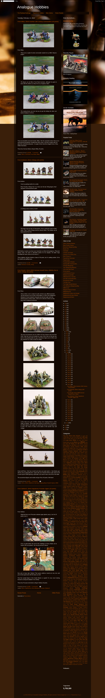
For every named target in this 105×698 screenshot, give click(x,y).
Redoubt (78, 605)
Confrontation (79, 489)
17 (65, 321)
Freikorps (69, 521)
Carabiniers (70, 479)
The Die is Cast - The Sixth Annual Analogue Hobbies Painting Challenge (78, 190)
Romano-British (69, 611)
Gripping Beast (43, 483)
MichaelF (65, 570)
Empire (83, 505)
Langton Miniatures (72, 558)
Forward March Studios (69, 262)
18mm (68, 442)
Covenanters (67, 492)
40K (78, 443)
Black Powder (77, 465)
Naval (76, 577)
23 (65, 309)
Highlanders (84, 536)
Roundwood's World (68, 280)
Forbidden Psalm (71, 517)
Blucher (86, 468)
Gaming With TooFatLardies (70, 263)
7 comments (35, 152)
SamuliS (73, 614)
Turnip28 (85, 646)
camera (69, 477)
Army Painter (77, 455)
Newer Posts (22, 593)
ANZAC (86, 452)
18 (65, 319)
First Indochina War (70, 514)
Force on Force (79, 517)
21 (65, 313)
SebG (86, 619)
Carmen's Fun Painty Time (69, 254)
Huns (73, 539)
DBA (64, 499)
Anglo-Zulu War (73, 452)
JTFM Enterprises (66, 549)
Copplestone (81, 490)
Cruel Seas (79, 493)
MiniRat (83, 571)
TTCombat (81, 646)
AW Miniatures (75, 458)
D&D (71, 496)
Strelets (68, 633)
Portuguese (76, 598)
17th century (79, 440)
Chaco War (80, 480)
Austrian (85, 456)
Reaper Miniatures (79, 604)
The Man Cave (66, 282)
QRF (72, 601)
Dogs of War (75, 500)
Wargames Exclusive (82, 655)
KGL (86, 551)
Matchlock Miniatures (83, 567)
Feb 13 (69, 382)
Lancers (79, 557)
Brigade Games (66, 473)
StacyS (64, 629)
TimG (82, 642)
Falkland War (66, 509)
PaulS (79, 591)
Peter (81, 594)
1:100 (86, 435)
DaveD (82, 498)
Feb (67, 352)
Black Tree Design (82, 467)
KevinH (79, 551)
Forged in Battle (73, 518)
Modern (71, 573)
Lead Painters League (73, 561)
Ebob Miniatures (84, 503)
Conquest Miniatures (73, 490)
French (73, 521)
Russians (75, 613)
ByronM (68, 476)
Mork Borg (70, 574)
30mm (66, 443)
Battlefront (31, 483)
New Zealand (81, 577)
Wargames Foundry (77, 657)
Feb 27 (69, 356)
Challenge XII (84, 481)
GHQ (64, 527)
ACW (82, 446)
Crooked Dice (74, 493)
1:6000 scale (85, 438)
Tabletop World (84, 635)
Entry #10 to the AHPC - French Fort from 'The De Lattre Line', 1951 (78, 200)
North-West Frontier (73, 580)
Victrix (69, 651)
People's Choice (75, 592)
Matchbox (76, 567)
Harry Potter (84, 535)
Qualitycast (77, 601)
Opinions (74, 586)
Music (70, 576)
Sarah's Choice (83, 614)
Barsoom (85, 459)
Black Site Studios (72, 467)
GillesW (67, 527)
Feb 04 (69, 414)
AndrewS (23, 264)
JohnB (80, 548)
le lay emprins (66, 271)
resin (68, 608)
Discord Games (66, 500)
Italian (73, 545)
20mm (75, 442)
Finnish (71, 512)
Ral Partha (82, 602)
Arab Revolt (68, 454)
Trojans (75, 646)
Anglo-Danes (85, 451)
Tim (76, 642)
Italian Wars (78, 545)
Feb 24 (69, 362)
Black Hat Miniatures (68, 465)
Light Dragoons (80, 562)
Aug (67, 340)
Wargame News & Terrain (69, 289)
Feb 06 (69, 410)
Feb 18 (69, 374)
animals (78, 452)
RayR (71, 604)
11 (65, 427)
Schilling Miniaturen (76, 617)
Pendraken (69, 592)
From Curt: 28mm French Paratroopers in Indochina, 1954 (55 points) (78, 141)
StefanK (71, 630)
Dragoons (68, 502)
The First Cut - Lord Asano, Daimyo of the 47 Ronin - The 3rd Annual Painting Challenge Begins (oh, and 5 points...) (78, 221)
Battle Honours (73, 461)
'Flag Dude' (65, 435)
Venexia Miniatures (72, 649)
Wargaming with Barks (68, 297)
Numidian (65, 583)
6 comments (35, 481)
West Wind (65, 661)
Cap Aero (82, 477)
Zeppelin (66, 664)
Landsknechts (66, 558)
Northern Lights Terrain (68, 582)
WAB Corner (66, 287)
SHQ (86, 621)
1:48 (69, 438)
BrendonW (81, 471)
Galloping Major (73, 523)
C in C (76, 476)
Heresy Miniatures (78, 536)
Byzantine (73, 476)
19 (65, 317)
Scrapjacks (79, 619)
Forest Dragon (84, 517)
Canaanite (73, 477)
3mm (76, 443)
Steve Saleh (70, 632)
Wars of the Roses (83, 659)
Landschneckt (84, 557)
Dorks (64, 502)
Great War (69, 530)
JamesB (69, 546)
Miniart (77, 571)
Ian (74, 541)
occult (69, 583)
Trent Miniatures (70, 646)
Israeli (64, 545)
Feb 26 (69, 358)
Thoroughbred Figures (67, 640)
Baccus (65, 459)
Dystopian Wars (83, 502)
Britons (69, 474)
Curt (83, 495)
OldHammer (80, 585)
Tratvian (65, 646)
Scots (69, 619)
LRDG (72, 564)
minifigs (80, 571)
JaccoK (85, 545)
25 (65, 305)
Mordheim (65, 574)
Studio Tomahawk (80, 633)
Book (78, 471)
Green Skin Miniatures (67, 532)
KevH (75, 551)
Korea (70, 557)
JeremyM (83, 546)
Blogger (79, 694)
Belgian (79, 462)
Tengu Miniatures (77, 636)
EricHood (68, 694)
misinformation (66, 573)
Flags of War (79, 514)
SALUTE (68, 614)
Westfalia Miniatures (73, 661)
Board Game (76, 470)
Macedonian (76, 564)
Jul (67, 342)
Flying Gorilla (66, 260)
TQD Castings (84, 645)
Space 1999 (80, 624)
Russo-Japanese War (82, 613)
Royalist (79, 611)
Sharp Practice (81, 621)
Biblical (68, 464)
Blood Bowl (74, 468)
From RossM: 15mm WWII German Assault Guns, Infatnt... (75, 393)
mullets (82, 574)
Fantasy (78, 509)
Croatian (85, 492)
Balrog (68, 459)
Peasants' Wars (84, 591)
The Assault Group (72, 638)
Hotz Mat (85, 538)
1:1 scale (83, 435)
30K (64, 443)
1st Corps (71, 442)
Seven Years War (78, 620)
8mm (70, 445)
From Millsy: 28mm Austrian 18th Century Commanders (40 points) (38, 21)
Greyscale (77, 532)
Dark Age (36, 483)
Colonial (80, 487)
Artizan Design (70, 456)
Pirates (82, 597)
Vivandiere (68, 652)
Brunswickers (74, 474)
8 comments (35, 262)
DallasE (80, 496)
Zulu (78, 664)
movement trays (76, 574)
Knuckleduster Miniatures (75, 555)
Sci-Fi (82, 617)
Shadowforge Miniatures (73, 621)
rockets (82, 610)
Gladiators (72, 527)
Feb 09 (69, 404)
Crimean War (81, 492)
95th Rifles (74, 445)
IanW (83, 541)
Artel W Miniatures (84, 455)
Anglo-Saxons (66, 452)
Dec (67, 331)
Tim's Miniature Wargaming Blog (71, 286)
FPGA (70, 520)
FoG (75, 515)
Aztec (86, 458)
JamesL (73, 546)
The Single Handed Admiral (70, 284)
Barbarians (72, 459)
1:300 (64, 438)
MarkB (86, 565)
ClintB (64, 487)
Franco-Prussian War (76, 520)
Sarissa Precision (67, 616)
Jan (67, 422)
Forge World (66, 518)
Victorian (79, 649)
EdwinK (67, 505)
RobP (79, 610)
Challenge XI (78, 481)
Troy (78, 646)
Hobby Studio (66, 538)
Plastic (85, 597)
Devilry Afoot (81, 499)
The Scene (76, 639)
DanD (84, 496)
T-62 (80, 635)
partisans (83, 589)
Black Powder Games (68, 245)
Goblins (76, 527)
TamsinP (72, 636)
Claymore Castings (83, 486)
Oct (67, 335)
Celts (69, 480)
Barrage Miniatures (79, 459)
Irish (70, 544)
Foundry (28, 264)
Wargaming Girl (67, 291)
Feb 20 (69, 370)
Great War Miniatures (78, 530)
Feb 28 (69, 354)
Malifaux (64, 565)
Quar (80, 601)
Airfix (86, 448)
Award (80, 458)
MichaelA (85, 568)
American (80, 449)
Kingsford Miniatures (77, 554)
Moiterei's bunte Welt (68, 275)
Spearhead (85, 626)
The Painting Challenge (24, 13)
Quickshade (68, 602)
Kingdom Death (84, 552)
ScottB (72, 619)
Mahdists (85, 564)
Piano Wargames (73, 595)
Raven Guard (66, 604)
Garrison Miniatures (72, 526)
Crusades (71, 495)
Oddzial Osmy (73, 583)
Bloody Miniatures (80, 468)
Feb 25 (69, 360)
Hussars (76, 539)
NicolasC (68, 579)
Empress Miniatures (76, 506)
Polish (72, 598)
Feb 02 (69, 418)
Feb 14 (69, 380)
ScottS (75, 619)
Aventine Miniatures (67, 458)
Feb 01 (69, 420)
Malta (68, 565)
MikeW (73, 570)
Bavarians (74, 462)
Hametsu (73, 535)
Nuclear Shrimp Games (82, 582)
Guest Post (74, 533)
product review (76, 599)
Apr (67, 348)
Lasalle (78, 558)
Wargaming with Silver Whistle (70, 295)
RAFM (75, 602)
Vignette (79, 651)
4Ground (85, 443)
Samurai (77, 614)
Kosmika (74, 557)
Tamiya (68, 636)
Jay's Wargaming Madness (69, 267)
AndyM (80, 451)
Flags (75, 514)
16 (65, 324)
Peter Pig (85, 594)
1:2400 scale (78, 437)
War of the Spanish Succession (72, 654)
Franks (82, 520)
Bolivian (80, 470)
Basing (64, 461)
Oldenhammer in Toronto (69, 276)
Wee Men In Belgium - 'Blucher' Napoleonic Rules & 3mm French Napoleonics (78, 152)
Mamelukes (72, 565)
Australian (81, 456)
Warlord (80, 658)
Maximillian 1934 (67, 568)
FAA (86, 508)
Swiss (71, 635)
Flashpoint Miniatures (70, 515)
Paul (68, 591)
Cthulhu (75, 495)
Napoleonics (28, 588)
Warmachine (85, 658)
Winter (86, 661)
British (65, 474)
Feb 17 (69, 376)
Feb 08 (69, 406)
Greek (85, 530)
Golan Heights (81, 527)
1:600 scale (79, 438)
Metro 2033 (80, 568)
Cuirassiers (79, 495)
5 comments (35, 586)
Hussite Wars (81, 539)
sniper (70, 624)
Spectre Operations (76, 627)
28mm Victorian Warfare (69, 243)
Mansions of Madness (79, 565)
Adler (68, 448)
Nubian (75, 582)
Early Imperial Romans (69, 503)
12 (65, 425)
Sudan (85, 633)
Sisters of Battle (70, 623)
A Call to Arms (79, 445)
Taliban (64, 636)
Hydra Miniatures (70, 541)
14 (65, 328)
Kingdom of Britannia (68, 554)
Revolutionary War (77, 608)
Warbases (81, 654)
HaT (74, 536)
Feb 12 (69, 384)
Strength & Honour (73, 633)
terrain (82, 636)
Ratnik (86, 602)
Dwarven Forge (77, 502)
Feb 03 (69, 416)
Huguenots (65, 539)
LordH (70, 564)
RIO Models (67, 610)
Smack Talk (65, 624)
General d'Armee (79, 526)
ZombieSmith (74, 664)
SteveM (74, 632)
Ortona (80, 586)
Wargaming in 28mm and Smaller (71, 293)
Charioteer (65, 484)
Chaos (73, 483)
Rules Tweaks (59, 13)
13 (65, 330)
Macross (81, 564)
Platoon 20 (65, 598)
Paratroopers (77, 589)
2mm (86, 442)
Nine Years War (74, 579)
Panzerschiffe (65, 589)
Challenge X (71, 481)
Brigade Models (75, 473)
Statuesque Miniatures (75, 629)
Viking (32, 264)
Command (27, 154)
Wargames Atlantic (74, 655)
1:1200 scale (66, 437)
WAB (76, 652)
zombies (70, 664)
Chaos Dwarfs (77, 483)
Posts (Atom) (27, 596)
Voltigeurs (72, 652)
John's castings (75, 548)
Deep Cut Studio (68, 499)
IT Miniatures (69, 545)
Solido (73, 624)
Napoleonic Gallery (38, 13)
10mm (70, 440)
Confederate (73, 489)
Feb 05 (69, 412)
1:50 (74, 438)
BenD (82, 462)
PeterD (64, 595)
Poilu (69, 598)
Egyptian (71, 505)
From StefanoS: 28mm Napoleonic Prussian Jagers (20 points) (37, 488)
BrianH (86, 471)
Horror (75, 538)
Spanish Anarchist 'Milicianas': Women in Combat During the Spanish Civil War (77, 163)
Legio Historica (66, 562)
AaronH (85, 445)
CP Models (77, 492)
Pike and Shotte (71, 597)
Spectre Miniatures (67, 627)
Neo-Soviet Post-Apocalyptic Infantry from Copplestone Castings (78, 180)
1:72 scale (65, 440)
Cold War (76, 487)
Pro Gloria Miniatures (68, 599)
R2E (72, 602)
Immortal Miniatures (70, 542)
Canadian (78, 477)
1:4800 (71, 438)
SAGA (64, 614)
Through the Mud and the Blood (80, 640)
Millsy (38, 154)
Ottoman (71, 588)
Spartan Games (79, 626)
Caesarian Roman (81, 476)
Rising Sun (73, 610)
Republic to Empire (77, 607)
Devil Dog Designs (75, 499)
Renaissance (84, 605)
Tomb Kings (82, 643)
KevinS (83, 551)
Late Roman (82, 558)
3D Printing (71, 443)
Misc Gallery (49, 13)
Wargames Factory (67, 657)
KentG (71, 551)
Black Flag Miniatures (83, 464)
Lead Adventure (75, 560)
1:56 (76, 438)
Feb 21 (69, 368)
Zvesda (80, 664)
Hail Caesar (84, 533)
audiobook (77, 456)
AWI (83, 458)
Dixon (71, 501)
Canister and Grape (68, 252)
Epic (66, 508)
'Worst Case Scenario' (74, 435)
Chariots (70, 484)
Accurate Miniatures (75, 446)
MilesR (77, 570)
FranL (86, 520)
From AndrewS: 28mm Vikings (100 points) (31, 160)
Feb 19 (69, 372)
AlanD (64, 449)
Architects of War (76, 454)
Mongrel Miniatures (78, 573)
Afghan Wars (73, 448)
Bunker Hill (65, 249)
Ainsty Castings (79, 448)
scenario (70, 617)
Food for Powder (79, 515)
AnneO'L (82, 452)
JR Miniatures (84, 548)
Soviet (76, 624)
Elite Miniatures (79, 505)
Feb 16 (69, 378)
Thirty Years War (83, 639)
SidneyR (65, 623)
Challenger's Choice (67, 483)
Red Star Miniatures (72, 605)
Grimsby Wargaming (68, 265)
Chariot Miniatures (84, 483)
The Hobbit (78, 638)
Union (77, 648)
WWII (57, 483)
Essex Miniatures (72, 508)
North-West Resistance (82, 580)
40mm (81, 443)
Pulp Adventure (67, 601)
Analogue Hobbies (33, 7)
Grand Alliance (70, 529)
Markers (65, 567)
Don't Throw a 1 (67, 256)
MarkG (68, 567)
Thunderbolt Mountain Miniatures (69, 642)
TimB (79, 642)
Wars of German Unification (74, 659)
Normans (80, 579)
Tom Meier (77, 643)
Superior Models (66, 635)
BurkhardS (80, 474)
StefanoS (47, 588)
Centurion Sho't (74, 480)
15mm (23, 483)
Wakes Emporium (80, 652)
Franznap (65, 521)
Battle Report (80, 461)
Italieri (82, 545)
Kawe (68, 551)
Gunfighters (80, 533)
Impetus (83, 542)
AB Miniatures (66, 446)
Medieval (73, 568)
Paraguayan (71, 589)
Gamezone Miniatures (80, 524)
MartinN (72, 567)
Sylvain (74, 635)
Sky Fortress (81, 623)
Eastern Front (78, 503)
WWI (67, 663)
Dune (72, 502)
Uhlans (74, 648)
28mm (23, 154)
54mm (64, 445)
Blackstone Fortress (67, 468)
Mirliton (86, 571)
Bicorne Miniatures (75, 464)
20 (65, 315)
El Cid (75, 505)
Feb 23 (69, 364)
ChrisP (78, 484)
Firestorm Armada (81, 512)
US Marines (81, 648)
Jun (67, 344)
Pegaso (64, 592)
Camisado (65, 250)
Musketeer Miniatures (77, 576)
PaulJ (76, 591)
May (67, 346)
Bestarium (65, 464)
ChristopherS (84, 484)
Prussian (42, 588)
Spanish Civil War (67, 626)
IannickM (80, 541)
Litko (84, 562)
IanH (77, 541)
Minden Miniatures (71, 571)
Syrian (78, 635)
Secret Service (66, 620)
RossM (49, 483)
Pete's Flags (76, 594)
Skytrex (53, 483)
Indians (67, 544)
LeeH (80, 561)
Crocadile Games (66, 493)
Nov (67, 333)
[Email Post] (41, 152)
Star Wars (68, 629)
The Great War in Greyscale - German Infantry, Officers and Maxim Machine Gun (77, 210)
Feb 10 (69, 402)
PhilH (68, 595)
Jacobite (65, 546)
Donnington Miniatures (82, 501)
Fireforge (76, 512)
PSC (86, 599)
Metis (77, 568)
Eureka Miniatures (80, 508)
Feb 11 (69, 400)
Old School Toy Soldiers (71, 585)
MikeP (70, 570)
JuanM (72, 549)
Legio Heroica (84, 561)
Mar (67, 350)
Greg (73, 532)
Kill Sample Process (72, 552)
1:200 (75, 437)
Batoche (67, 461)
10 (65, 429)
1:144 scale (71, 437)
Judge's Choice (77, 549)
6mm (68, 445)
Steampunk (82, 629)
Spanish (85, 624)
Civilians (73, 486)
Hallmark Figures (67, 535)
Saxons (82, 616)
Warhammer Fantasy (73, 658)
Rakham (78, 602)
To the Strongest (71, 643)
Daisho (77, 496)
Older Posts (56, 593)
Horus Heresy (80, 538)
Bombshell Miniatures (72, 471)
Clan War (78, 486)
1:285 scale (84, 437)
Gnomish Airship (68, 21)
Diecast (86, 499)
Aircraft (83, 448)
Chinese (74, 484)
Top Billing (69, 645)
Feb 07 (69, 408)
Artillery (65, 456)
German (85, 526)
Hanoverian (79, 535)
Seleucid (71, 620)
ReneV (70, 607)
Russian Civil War (67, 613)
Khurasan (65, 552)
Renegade (65, 607)
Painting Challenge (81, 588)
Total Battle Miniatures (76, 645)
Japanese (77, 546)
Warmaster (66, 659)
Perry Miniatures (36, 588)
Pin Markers (78, 597)
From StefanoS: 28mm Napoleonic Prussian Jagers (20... (75, 397)
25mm (78, 442)
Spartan (74, 626)
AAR (83, 445)
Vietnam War (74, 651)
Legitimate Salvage (73, 562)
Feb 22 (69, 366)
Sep (67, 338)
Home (39, 593)
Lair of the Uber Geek (68, 269)
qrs (74, 601)
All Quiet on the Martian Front (71, 449)
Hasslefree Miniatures (67, 536)
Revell (70, 608)
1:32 (67, 438)
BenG (86, 462)
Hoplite (71, 538)
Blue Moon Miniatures (67, 470)
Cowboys (72, 492)
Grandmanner (77, 529)
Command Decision (67, 489)
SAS (72, 616)
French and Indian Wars (82, 521)
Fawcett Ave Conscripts (69, 258)
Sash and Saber (77, 616)
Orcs (78, 586)
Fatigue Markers (81, 511)
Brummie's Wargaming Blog (70, 247)
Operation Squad (69, 586)
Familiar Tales (72, 509)
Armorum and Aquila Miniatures (69, 455)
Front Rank (33, 154)
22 (65, 311)
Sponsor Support (84, 627)
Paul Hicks (71, 591)
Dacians (73, 496)
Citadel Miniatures (67, 486)
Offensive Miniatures (81, 583)
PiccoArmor (80, 595)
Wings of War (81, 661)
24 (65, 307)
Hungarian (70, 539)
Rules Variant (84, 611)
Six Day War (76, 623)
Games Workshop (71, 524)
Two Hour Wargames (67, 648)
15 (65, 326)
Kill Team (78, 552)
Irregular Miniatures (83, 544)
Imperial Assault (78, 542)
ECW (64, 505)
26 (65, 303)
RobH (76, 610)
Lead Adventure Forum (68, 273)
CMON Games (70, 487)
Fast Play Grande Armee (72, 511)
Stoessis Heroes (80, 632)
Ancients (70, 451)
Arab (64, 454)
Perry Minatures (83, 592)
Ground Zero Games (67, 533)
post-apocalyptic (83, 598)
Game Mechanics (79, 523)
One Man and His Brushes (69, 278)
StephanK (80, 630)
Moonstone (85, 573)
